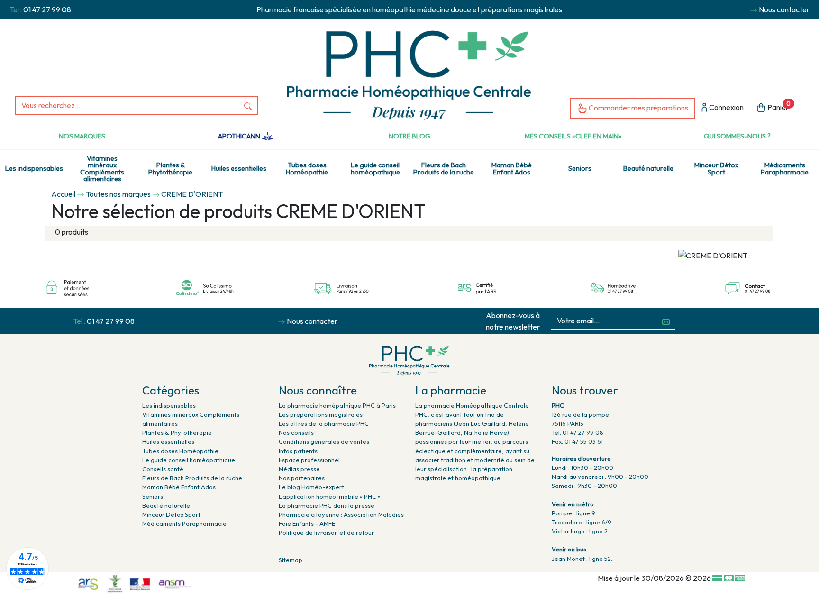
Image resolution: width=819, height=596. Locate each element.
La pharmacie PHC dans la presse (326, 505)
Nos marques (82, 136)
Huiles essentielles (238, 168)
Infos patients (298, 451)
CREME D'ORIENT (192, 194)
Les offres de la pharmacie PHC (324, 423)
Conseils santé (162, 469)
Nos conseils (296, 432)
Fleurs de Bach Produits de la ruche (443, 168)
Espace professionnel (309, 460)
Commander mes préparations (637, 107)
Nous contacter (784, 9)
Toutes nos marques (118, 194)
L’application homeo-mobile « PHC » (330, 496)
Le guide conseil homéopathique (375, 168)
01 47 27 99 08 (47, 9)
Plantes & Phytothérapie (170, 168)
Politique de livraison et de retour (326, 532)
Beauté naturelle (648, 168)
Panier (778, 106)
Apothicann (240, 136)
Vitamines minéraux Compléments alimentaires (102, 168)
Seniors (580, 168)
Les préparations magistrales (321, 414)
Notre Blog (409, 136)
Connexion (726, 107)
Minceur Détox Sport (716, 168)
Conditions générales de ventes (324, 441)
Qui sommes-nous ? (737, 136)
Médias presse (299, 469)
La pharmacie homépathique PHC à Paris (337, 405)
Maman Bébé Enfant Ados (511, 168)
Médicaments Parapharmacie (785, 168)
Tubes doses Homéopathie (307, 168)
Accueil (63, 194)
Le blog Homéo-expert (311, 487)
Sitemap (290, 560)
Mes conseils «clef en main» (573, 136)
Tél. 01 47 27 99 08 (577, 432)
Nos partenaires (302, 478)
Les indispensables (34, 168)
